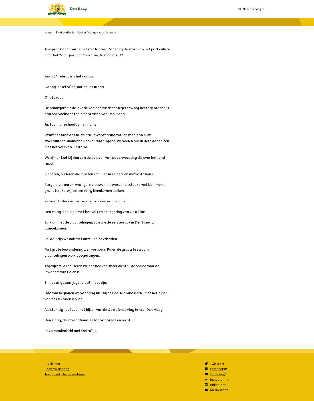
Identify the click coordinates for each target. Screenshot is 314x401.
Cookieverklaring (57, 369)
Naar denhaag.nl (253, 9)
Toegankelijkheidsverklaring (65, 374)
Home (48, 32)
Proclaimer (52, 364)
